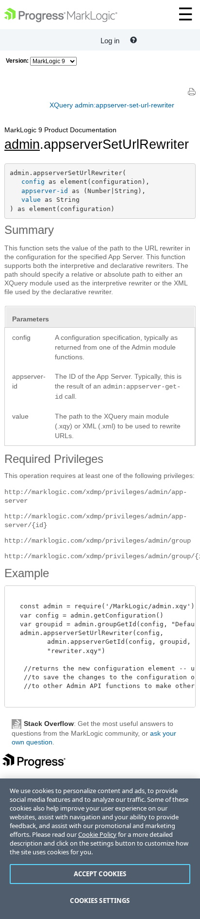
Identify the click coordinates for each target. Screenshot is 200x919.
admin (22, 144)
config (33, 181)
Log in (109, 40)
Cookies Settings (100, 900)
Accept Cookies (100, 873)
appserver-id (44, 190)
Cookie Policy (97, 834)
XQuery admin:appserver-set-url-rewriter (112, 105)
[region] (100, 848)
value (31, 199)
